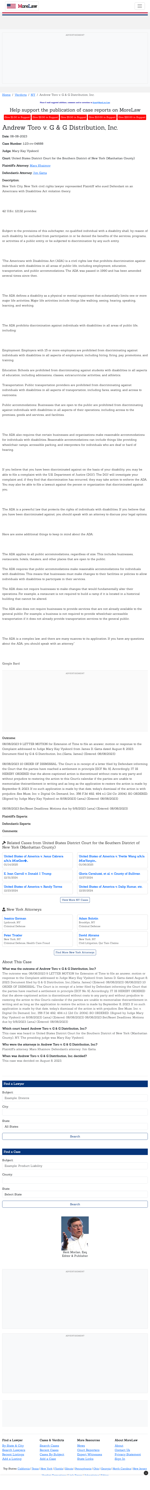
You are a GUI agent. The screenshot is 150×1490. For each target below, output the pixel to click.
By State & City (13, 1445)
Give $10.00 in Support (102, 117)
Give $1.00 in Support (17, 117)
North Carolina (122, 1468)
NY (33, 95)
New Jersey (140, 1468)
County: (7, 1174)
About (119, 1445)
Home (6, 95)
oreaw (27, 6)
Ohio (96, 1468)
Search (75, 1136)
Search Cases (49, 1445)
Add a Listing (12, 1459)
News (81, 1445)
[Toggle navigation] (140, 6)
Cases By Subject (52, 1454)
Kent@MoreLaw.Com (101, 102)
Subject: (7, 1092)
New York (46, 1468)
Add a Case (48, 1459)
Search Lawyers (13, 1450)
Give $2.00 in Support (45, 117)
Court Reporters (88, 1450)
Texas (35, 1468)
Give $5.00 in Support (73, 117)
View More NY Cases (75, 900)
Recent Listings (13, 1454)
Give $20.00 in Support (131, 117)
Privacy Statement (128, 1454)
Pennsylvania (83, 1468)
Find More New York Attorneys (75, 952)
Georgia (106, 1468)
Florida (58, 1468)
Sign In (120, 1459)
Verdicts (21, 95)
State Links (85, 1459)
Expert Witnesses (89, 1454)
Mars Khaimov (40, 165)
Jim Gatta (40, 173)
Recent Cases (49, 1450)
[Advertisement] (75, 63)
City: (5, 1106)
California (24, 1468)
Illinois (69, 1468)
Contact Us (122, 1450)
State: (6, 1121)
